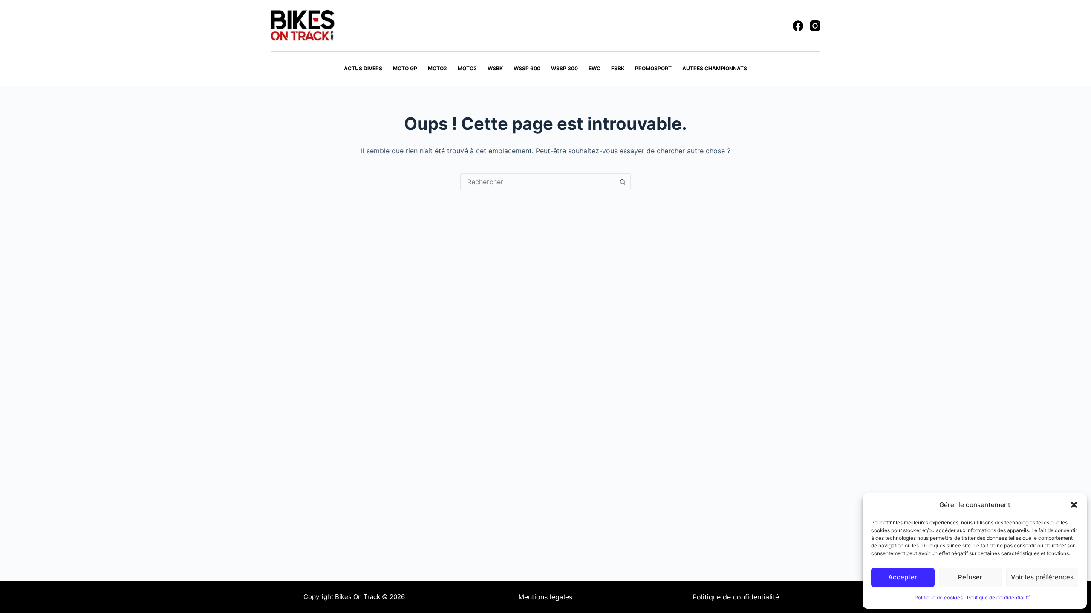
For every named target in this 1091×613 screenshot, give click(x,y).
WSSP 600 (527, 68)
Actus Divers (363, 68)
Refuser (970, 577)
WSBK (495, 68)
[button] (1074, 505)
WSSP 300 (564, 68)
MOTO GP (405, 68)
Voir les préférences (1042, 577)
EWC (594, 68)
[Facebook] (798, 25)
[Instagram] (815, 25)
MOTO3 (467, 68)
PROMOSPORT (653, 68)
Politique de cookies (939, 597)
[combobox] (537, 181)
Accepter (902, 577)
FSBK (617, 68)
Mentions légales (545, 597)
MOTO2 (437, 68)
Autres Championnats (714, 68)
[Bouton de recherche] (622, 182)
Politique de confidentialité (998, 597)
